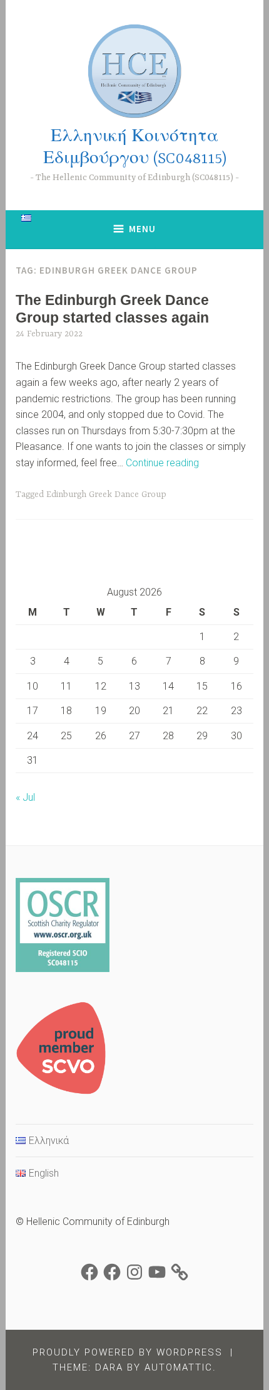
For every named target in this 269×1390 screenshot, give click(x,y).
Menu (142, 229)
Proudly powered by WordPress (128, 1352)
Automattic (179, 1367)
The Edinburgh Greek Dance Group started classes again (112, 309)
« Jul (25, 797)
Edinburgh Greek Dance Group (106, 494)
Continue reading (162, 463)
